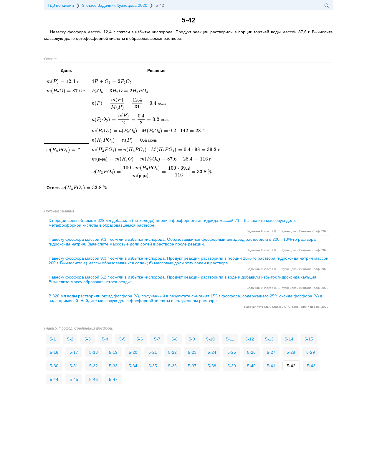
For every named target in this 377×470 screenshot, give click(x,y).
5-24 (212, 352)
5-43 (311, 365)
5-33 (113, 365)
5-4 (105, 339)
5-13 (269, 339)
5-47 (113, 379)
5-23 (192, 352)
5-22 (172, 352)
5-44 (54, 379)
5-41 (271, 365)
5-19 (113, 352)
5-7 (157, 339)
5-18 (93, 352)
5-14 (289, 339)
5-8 (174, 339)
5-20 (133, 352)
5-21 (152, 352)
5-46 (93, 379)
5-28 (291, 352)
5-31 (74, 365)
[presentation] (85, 187)
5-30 (54, 365)
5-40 (251, 365)
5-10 (210, 339)
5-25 (231, 352)
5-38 (212, 365)
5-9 (192, 339)
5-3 (88, 339)
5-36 (172, 365)
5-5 (122, 339)
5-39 (231, 365)
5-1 (53, 339)
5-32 (93, 365)
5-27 (271, 352)
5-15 (309, 339)
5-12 (249, 339)
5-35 (152, 365)
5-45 (74, 379)
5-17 (74, 352)
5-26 (251, 352)
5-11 (230, 339)
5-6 (140, 339)
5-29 (310, 352)
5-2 (70, 339)
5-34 (133, 365)
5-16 (54, 352)
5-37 (192, 365)
